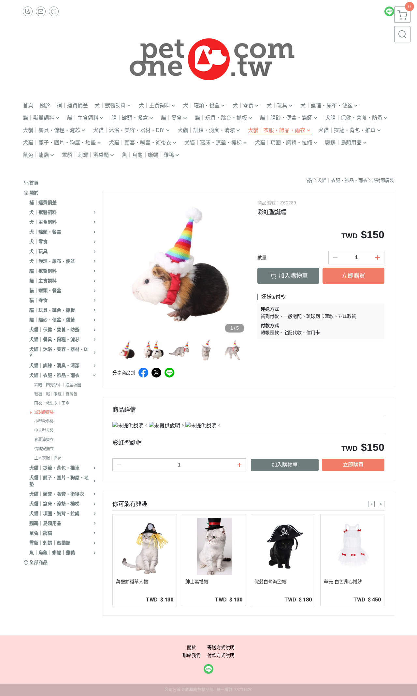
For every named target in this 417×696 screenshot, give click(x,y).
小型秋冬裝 (44, 421)
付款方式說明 (221, 655)
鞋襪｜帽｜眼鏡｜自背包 (55, 394)
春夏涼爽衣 (44, 439)
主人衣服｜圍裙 (48, 458)
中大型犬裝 (44, 430)
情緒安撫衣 (44, 449)
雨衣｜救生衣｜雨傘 (51, 403)
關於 (191, 647)
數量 (261, 257)
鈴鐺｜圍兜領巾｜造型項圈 (57, 385)
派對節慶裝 (44, 412)
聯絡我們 (191, 655)
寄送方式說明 (221, 647)
